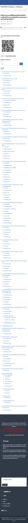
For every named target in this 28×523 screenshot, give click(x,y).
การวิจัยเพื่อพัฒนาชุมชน (8, 323)
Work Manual (6, 75)
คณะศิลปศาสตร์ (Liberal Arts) (9, 240)
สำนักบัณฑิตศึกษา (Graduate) (9, 337)
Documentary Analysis (9, 100)
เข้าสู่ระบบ (5, 499)
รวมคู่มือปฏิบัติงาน (6, 326)
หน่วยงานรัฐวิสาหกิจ (8, 400)
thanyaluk (10, 21)
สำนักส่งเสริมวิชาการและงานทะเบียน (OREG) (12, 369)
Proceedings (6, 172)
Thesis (5, 158)
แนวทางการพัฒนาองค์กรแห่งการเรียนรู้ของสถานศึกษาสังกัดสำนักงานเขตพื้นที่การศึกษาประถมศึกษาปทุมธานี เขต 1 (15, 451)
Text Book (5, 179)
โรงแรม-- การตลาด (10, 29)
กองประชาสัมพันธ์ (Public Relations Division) (12, 110)
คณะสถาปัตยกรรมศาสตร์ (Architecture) (11, 251)
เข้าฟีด (4, 501)
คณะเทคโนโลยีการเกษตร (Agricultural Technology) (14, 261)
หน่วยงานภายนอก (6, 373)
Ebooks (5, 211)
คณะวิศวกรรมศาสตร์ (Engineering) (10, 202)
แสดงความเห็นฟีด (6, 504)
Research (4, 27)
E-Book (5, 356)
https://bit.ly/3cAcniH (11, 56)
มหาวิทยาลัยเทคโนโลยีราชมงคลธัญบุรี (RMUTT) (13, 307)
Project (5, 153)
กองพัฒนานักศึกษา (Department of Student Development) (12, 120)
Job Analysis (6, 80)
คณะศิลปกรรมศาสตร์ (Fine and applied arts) (12, 226)
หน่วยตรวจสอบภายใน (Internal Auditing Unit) (13, 406)
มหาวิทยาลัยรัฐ (6, 375)
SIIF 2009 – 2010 (9, 320)
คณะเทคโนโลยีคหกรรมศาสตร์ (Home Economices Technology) (13, 274)
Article (5, 147)
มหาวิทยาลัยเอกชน (7, 389)
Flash (14, 519)
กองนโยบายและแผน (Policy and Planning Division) (14, 88)
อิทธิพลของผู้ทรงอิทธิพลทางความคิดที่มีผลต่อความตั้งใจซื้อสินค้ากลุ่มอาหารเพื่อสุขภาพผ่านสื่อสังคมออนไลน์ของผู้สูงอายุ (14, 446)
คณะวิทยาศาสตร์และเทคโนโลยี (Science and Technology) (12, 185)
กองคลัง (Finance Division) (8, 78)
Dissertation (6, 149)
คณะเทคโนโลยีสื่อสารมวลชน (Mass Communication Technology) (14, 290)
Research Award (7, 316)
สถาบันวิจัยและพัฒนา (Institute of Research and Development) (13, 329)
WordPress (14, 520)
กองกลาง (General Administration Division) (12, 72)
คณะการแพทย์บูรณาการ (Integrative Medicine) (13, 137)
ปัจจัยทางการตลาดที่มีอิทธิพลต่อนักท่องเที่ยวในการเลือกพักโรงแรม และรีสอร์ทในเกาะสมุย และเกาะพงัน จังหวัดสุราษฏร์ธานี (14, 17)
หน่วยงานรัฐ (6, 396)
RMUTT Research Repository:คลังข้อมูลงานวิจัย (17, 517)
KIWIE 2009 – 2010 (9, 317)
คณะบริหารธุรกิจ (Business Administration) (14, 27)
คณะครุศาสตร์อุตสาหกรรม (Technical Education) (14, 144)
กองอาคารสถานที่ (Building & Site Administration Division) (14, 129)
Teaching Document (8, 363)
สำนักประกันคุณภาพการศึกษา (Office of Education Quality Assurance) (14, 347)
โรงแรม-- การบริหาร (18, 29)
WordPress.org (6, 506)
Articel (5, 309)
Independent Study (8, 151)
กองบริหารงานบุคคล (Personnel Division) (12, 98)
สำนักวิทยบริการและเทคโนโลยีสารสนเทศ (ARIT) (13, 355)
